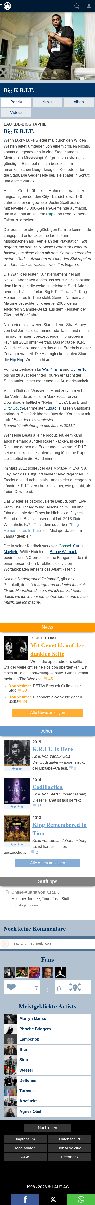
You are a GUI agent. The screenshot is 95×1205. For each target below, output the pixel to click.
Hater (58, 986)
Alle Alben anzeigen (47, 863)
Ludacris (53, 408)
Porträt (16, 102)
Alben (79, 102)
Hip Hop (17, 360)
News (47, 102)
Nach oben (47, 1128)
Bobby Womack (63, 552)
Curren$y (78, 369)
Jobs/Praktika (69, 1148)
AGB (25, 1157)
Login (89, 6)
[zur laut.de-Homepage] (6, 6)
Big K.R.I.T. (19, 90)
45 (50, 679)
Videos (16, 112)
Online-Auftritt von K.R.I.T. (35, 892)
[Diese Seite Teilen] (25, 1199)
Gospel (65, 546)
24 (25, 701)
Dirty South (13, 408)
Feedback (69, 1157)
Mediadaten (25, 1148)
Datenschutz (70, 1139)
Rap (49, 214)
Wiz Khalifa (52, 369)
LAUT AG (60, 1187)
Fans (21, 986)
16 (39, 806)
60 (24, 690)
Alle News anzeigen (47, 713)
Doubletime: (20, 686)
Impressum (25, 1139)
